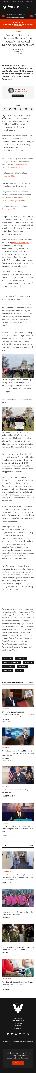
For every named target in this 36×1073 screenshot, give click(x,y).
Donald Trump (21, 658)
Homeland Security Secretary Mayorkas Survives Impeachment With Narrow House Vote (17, 828)
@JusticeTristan (22, 91)
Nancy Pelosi (7, 670)
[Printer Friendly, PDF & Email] (31, 109)
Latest (4, 845)
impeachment (28, 662)
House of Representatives (11, 662)
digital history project (20, 242)
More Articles (17, 96)
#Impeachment (21, 164)
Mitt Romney (22, 666)
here (22, 647)
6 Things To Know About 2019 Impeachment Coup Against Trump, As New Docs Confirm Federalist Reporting (18, 714)
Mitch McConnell (8, 666)
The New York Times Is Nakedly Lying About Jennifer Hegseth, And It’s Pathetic (18, 948)
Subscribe (18, 1063)
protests (19, 670)
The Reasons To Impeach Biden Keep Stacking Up (15, 791)
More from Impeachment (12, 682)
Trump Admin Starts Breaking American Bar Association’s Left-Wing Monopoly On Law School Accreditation (18, 877)
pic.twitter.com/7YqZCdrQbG (13, 167)
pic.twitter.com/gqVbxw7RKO (13, 201)
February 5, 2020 (8, 176)
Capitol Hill (7, 658)
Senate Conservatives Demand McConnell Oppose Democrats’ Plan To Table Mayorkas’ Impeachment (18, 753)
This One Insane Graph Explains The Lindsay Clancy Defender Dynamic (18, 913)
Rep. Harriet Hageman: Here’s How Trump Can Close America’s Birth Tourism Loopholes (17, 984)
